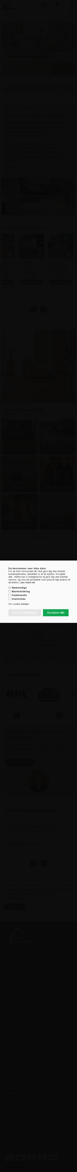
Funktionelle (19, 595)
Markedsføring (21, 591)
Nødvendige (19, 587)
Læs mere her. (27, 582)
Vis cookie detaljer (18, 604)
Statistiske (19, 599)
